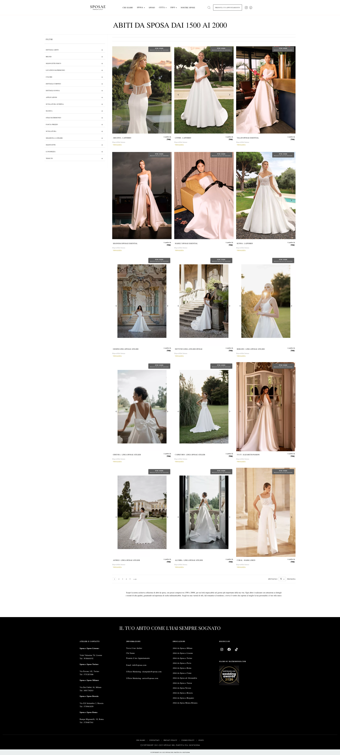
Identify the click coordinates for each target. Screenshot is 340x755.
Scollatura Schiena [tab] (55, 104)
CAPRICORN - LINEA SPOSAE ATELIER (190, 454)
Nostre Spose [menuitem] (188, 7)
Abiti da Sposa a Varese (182, 683)
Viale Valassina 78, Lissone (91, 655)
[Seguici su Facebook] (250, 7)
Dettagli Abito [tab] (52, 50)
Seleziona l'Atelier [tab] (54, 138)
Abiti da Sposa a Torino (182, 658)
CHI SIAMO (140, 740)
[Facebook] (229, 649)
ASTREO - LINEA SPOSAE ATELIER (126, 560)
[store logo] (100, 7)
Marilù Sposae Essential (186, 243)
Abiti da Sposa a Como (182, 673)
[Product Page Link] (142, 89)
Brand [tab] (49, 56)
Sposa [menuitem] (140, 7)
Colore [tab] (49, 77)
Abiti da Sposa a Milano (182, 648)
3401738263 (89, 690)
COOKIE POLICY (187, 740)
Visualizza (117, 145)
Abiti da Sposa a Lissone (183, 653)
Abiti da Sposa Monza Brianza (185, 703)
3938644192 (89, 658)
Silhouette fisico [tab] (53, 63)
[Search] (209, 7)
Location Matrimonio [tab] (55, 70)
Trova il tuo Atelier (134, 648)
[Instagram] (221, 649)
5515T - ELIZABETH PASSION (248, 454)
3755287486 (89, 674)
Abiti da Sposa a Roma (182, 668)
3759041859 (89, 706)
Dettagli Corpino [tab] (53, 84)
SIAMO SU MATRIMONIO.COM (232, 661)
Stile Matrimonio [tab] (53, 118)
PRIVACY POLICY (170, 740)
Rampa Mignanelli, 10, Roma (92, 719)
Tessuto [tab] (49, 158)
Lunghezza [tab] (51, 151)
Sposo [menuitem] (152, 7)
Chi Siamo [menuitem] (128, 7)
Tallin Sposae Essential (248, 138)
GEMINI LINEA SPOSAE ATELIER (126, 349)
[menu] (159, 7)
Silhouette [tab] (51, 145)
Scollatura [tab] (51, 131)
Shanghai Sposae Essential (125, 243)
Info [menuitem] (172, 7)
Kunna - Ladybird (245, 243)
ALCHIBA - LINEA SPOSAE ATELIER (189, 560)
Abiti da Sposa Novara (182, 688)
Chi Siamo (130, 653)
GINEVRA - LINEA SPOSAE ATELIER (127, 454)
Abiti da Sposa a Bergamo (183, 698)
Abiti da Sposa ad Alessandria (185, 678)
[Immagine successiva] (167, 95)
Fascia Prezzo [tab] (52, 124)
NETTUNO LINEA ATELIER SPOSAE (188, 349)
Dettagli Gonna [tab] (53, 90)
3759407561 (89, 722)
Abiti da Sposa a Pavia (182, 663)
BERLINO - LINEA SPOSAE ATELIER (251, 349)
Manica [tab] (49, 111)
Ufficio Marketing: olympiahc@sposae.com (144, 671)
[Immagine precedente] (116, 95)
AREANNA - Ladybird (122, 138)
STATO (201, 740)
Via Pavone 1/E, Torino (89, 671)
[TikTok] (236, 649)
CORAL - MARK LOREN (246, 560)
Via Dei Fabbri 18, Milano (90, 687)
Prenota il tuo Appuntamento (138, 658)
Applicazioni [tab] (51, 97)
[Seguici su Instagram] (246, 7)
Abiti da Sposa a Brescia (183, 693)
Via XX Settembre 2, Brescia (91, 703)
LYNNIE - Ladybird (183, 138)
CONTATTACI (154, 740)
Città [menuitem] (162, 7)
